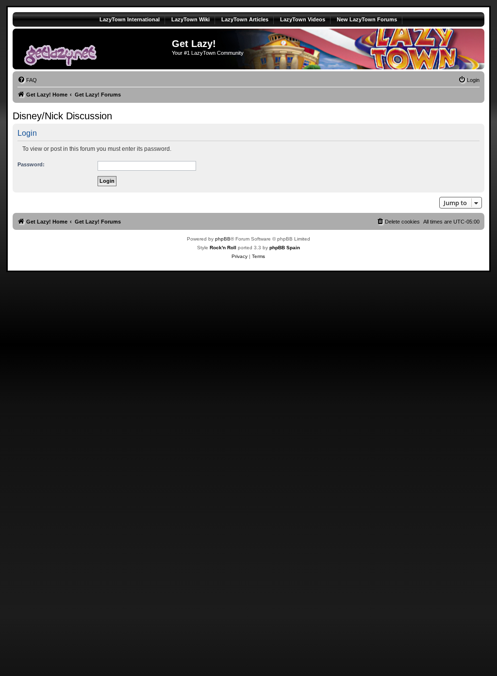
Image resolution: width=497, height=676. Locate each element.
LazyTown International (129, 19)
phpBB (223, 238)
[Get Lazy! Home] (93, 49)
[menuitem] (27, 80)
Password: (31, 164)
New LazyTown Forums (367, 19)
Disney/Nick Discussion (62, 116)
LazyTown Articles (244, 19)
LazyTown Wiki (190, 19)
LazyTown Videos (302, 19)
